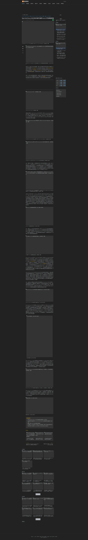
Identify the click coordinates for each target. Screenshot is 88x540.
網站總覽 (56, 536)
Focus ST (33, 16)
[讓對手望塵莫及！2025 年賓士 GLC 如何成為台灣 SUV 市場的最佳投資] (49, 476)
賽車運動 (62, 3)
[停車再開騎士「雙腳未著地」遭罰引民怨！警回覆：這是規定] (49, 486)
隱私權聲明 (45, 536)
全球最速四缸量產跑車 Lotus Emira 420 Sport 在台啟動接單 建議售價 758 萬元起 (40, 421)
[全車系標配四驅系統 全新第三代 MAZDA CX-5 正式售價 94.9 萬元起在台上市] (27, 511)
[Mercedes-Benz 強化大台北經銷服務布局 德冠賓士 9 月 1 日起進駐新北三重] (27, 501)
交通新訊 (40, 3)
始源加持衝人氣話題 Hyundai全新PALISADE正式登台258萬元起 (38, 425)
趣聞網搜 (45, 3)
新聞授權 (38, 536)
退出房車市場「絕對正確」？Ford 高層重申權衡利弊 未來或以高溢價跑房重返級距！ (30, 439)
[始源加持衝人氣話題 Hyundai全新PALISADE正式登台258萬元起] (49, 511)
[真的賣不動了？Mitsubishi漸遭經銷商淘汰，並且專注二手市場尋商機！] (27, 476)
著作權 (43, 536)
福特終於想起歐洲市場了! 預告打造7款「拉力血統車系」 (39, 439)
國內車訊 (23, 3)
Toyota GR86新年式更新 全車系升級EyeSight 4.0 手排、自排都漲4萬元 (37, 516)
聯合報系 (48, 536)
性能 (30, 16)
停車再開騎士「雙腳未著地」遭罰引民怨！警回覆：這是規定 (48, 491)
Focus (23, 16)
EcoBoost (40, 16)
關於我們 (53, 536)
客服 (35, 536)
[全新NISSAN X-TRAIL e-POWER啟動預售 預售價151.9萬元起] (38, 501)
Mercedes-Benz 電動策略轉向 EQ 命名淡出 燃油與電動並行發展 (26, 491)
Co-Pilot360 (48, 16)
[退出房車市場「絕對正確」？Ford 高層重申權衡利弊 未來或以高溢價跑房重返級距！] (30, 435)
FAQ (34, 536)
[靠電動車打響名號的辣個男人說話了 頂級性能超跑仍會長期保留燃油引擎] (38, 454)
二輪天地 (49, 3)
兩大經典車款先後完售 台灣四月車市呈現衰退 (48, 439)
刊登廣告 (32, 536)
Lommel (37, 16)
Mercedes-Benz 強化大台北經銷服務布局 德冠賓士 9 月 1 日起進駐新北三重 (27, 506)
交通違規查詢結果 (58, 93)
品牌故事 (53, 3)
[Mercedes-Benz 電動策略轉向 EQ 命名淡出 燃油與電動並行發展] (27, 486)
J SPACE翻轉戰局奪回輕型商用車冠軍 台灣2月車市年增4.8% (37, 491)
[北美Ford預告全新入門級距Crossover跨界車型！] (27, 463)
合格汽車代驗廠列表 (59, 91)
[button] (65, 1)
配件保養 (58, 3)
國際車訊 (32, 3)
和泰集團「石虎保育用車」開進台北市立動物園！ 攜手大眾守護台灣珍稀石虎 (40, 424)
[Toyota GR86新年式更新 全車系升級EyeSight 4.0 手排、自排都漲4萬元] (38, 511)
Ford (25, 16)
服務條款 (41, 536)
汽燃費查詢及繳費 (58, 94)
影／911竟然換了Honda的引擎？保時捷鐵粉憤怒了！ (37, 481)
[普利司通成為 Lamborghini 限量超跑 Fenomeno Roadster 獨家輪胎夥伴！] (27, 454)
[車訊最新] (65, 22)
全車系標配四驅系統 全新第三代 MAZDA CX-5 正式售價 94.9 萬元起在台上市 (27, 516)
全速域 (43, 16)
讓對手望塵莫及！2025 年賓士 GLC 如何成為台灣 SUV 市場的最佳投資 (49, 481)
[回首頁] (26, 1)
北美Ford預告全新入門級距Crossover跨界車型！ (26, 468)
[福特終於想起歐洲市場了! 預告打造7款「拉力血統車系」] (39, 435)
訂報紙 (50, 536)
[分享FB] (23, 46)
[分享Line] (23, 48)
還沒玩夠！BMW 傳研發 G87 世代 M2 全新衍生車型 (48, 458)
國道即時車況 (58, 90)
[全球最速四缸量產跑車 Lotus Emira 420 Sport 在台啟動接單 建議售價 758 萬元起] (49, 501)
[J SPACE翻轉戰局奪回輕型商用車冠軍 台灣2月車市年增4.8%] (38, 486)
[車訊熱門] (65, 41)
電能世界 (36, 3)
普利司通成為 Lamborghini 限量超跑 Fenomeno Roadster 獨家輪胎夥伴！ (27, 458)
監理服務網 (57, 96)
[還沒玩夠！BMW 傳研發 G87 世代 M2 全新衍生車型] (49, 454)
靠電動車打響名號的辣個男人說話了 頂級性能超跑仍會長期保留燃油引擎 (37, 458)
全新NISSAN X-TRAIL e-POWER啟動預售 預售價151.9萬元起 (37, 419)
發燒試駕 (27, 3)
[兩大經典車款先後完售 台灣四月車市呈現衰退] (48, 435)
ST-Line (28, 16)
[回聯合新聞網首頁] (23, 1)
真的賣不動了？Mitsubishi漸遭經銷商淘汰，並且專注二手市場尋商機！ (26, 481)
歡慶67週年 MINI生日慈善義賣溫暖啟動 (34, 423)
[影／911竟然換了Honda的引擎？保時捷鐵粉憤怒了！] (38, 476)
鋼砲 (45, 16)
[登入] (64, 1)
